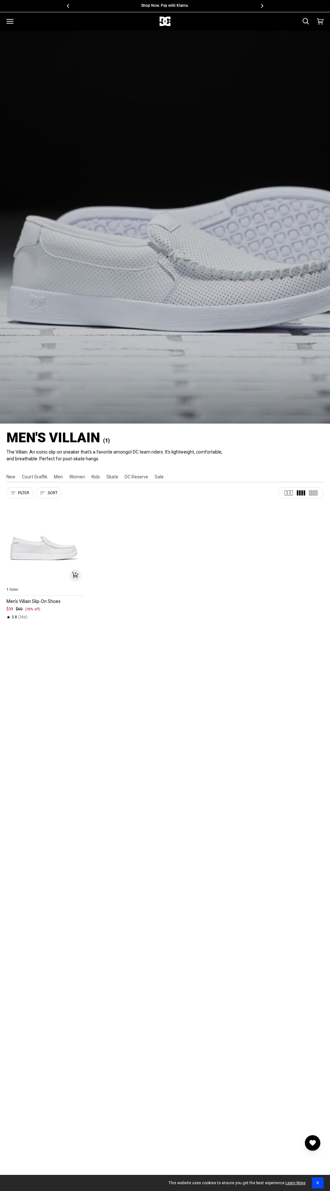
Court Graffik (34, 476)
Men (58, 476)
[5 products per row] (313, 493)
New (10, 476)
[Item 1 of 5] (45, 544)
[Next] (261, 6)
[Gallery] (45, 544)
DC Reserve (136, 476)
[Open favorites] (312, 1143)
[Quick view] (75, 575)
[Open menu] (10, 21)
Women (77, 476)
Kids (96, 476)
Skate (112, 476)
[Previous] (68, 6)
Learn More (296, 1183)
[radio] (15, 582)
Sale (159, 476)
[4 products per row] (301, 493)
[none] (45, 582)
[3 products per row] (289, 493)
